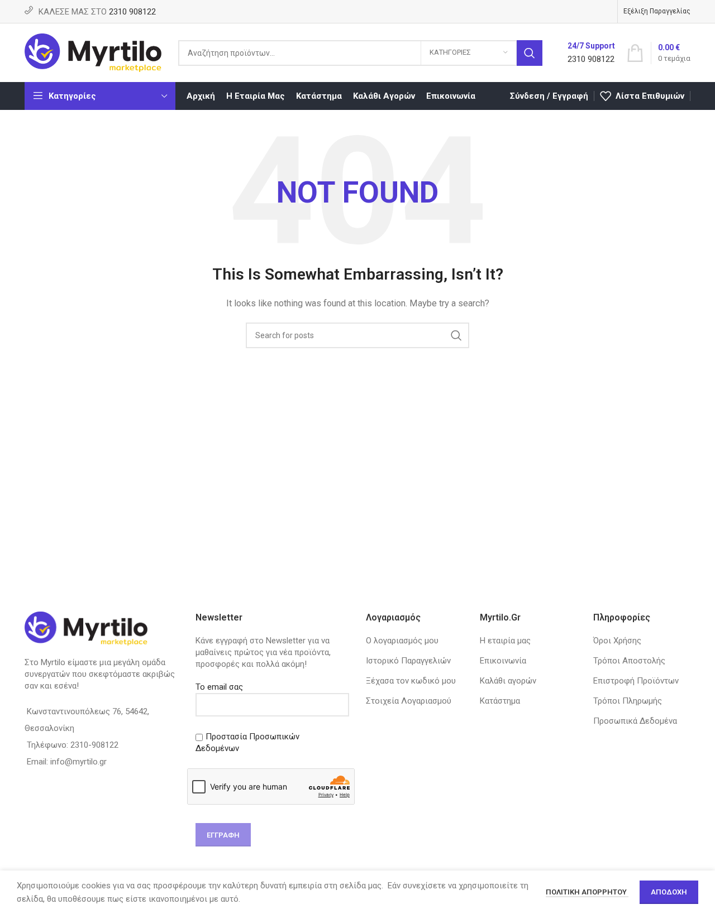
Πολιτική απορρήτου (587, 892)
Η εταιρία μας (505, 641)
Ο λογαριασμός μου (402, 641)
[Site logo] (93, 52)
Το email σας (219, 687)
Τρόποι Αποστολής (629, 661)
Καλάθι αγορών (508, 681)
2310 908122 (132, 12)
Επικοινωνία (503, 661)
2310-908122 (94, 745)
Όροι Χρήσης (617, 641)
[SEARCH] (529, 53)
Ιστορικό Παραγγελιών (408, 661)
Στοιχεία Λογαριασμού (408, 701)
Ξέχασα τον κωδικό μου (411, 681)
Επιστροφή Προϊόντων (636, 681)
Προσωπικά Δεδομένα (635, 721)
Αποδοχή (669, 892)
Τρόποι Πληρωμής (627, 701)
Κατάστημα (500, 701)
